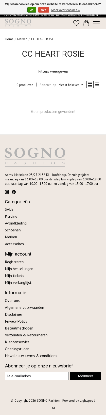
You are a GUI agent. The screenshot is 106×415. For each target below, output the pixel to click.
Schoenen (13, 229)
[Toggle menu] (96, 23)
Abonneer (85, 375)
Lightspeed (87, 400)
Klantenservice (17, 341)
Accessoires (14, 243)
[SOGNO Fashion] (18, 23)
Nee (44, 10)
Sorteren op (47, 85)
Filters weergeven (53, 71)
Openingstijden (17, 348)
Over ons (12, 300)
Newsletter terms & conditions (31, 355)
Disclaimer (13, 314)
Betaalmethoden (19, 328)
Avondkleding (16, 223)
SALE (9, 209)
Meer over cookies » (65, 10)
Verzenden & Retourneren (26, 334)
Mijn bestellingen (19, 268)
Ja (32, 10)
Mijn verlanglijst (18, 282)
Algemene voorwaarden (24, 307)
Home (9, 39)
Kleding (11, 216)
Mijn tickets (14, 275)
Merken (22, 39)
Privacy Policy (16, 321)
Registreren (14, 261)
